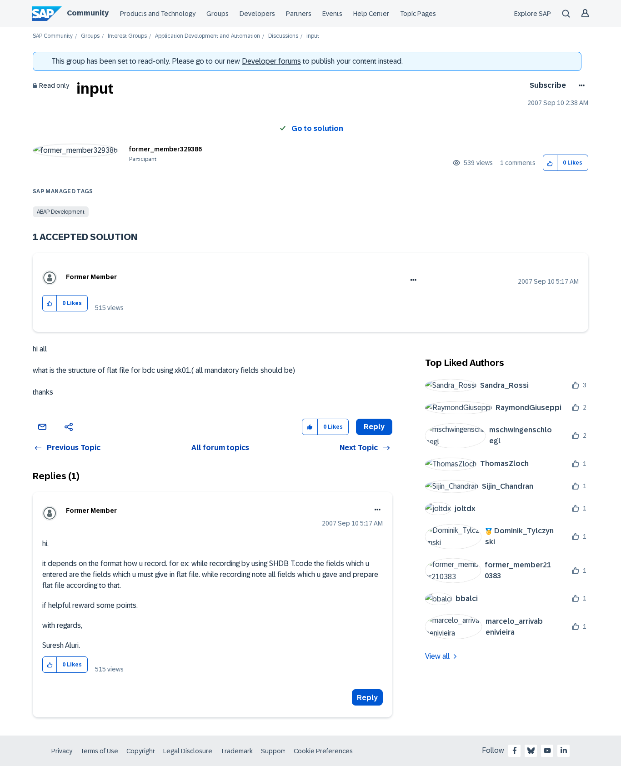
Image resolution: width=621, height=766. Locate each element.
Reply (367, 697)
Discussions (283, 36)
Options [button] (580, 85)
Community (88, 13)
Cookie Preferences (323, 751)
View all (437, 656)
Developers (257, 13)
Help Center (371, 13)
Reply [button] (374, 427)
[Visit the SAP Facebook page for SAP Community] (514, 750)
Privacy (61, 751)
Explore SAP (532, 13)
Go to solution (317, 128)
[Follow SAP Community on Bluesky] (531, 750)
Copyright (140, 751)
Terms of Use (99, 751)
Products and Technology (157, 13)
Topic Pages (418, 13)
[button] (550, 163)
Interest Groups (127, 36)
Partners (298, 13)
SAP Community (53, 36)
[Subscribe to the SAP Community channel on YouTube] (547, 750)
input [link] (312, 36)
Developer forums (271, 61)
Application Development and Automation (207, 36)
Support (273, 751)
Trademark (236, 751)
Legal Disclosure (187, 751)
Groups (217, 13)
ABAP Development (61, 212)
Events (332, 13)
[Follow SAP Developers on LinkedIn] (563, 750)
